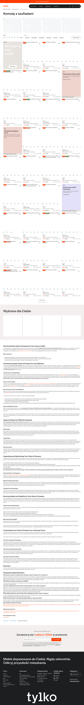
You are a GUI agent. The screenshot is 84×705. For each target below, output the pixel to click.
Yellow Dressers (68, 604)
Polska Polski (75, 674)
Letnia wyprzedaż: (42, 1)
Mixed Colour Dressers (24, 605)
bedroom (79, 367)
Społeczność (48, 6)
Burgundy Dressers (15, 605)
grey (34, 383)
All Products (13, 620)
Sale (8, 617)
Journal (4, 617)
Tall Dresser (70, 611)
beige (49, 383)
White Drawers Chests (8, 604)
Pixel (62, 37)
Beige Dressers (7, 605)
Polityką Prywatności (37, 645)
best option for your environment (25, 350)
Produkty (41, 6)
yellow (45, 383)
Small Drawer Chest (11, 612)
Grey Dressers (27, 604)
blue (36, 383)
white (29, 383)
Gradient (35, 37)
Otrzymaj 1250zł (56, 639)
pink (38, 383)
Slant (56, 37)
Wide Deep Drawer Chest (55, 611)
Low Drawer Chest (17, 611)
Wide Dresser (46, 611)
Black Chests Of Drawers (18, 604)
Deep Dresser (64, 611)
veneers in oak (27, 384)
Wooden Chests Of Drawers (58, 604)
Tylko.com (5, 620)
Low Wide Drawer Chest (38, 611)
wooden (41, 383)
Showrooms (56, 6)
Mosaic (49, 37)
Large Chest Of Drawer (8, 611)
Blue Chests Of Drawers (36, 604)
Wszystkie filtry (76, 37)
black (31, 383)
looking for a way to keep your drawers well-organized (18, 474)
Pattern (42, 37)
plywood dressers (13, 386)
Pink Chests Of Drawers (47, 604)
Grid (28, 37)
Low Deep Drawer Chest (27, 611)
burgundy (55, 383)
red (47, 383)
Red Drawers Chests (76, 604)
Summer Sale (33, 6)
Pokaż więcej (42, 300)
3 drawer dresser (62, 374)
